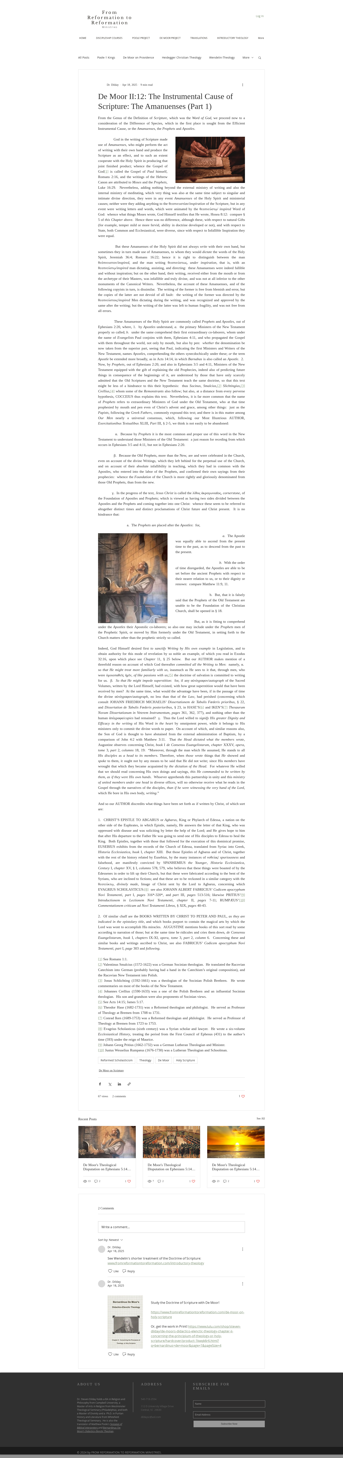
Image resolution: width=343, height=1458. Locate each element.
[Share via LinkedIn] (119, 1084)
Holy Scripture (185, 1060)
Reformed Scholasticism (117, 1060)
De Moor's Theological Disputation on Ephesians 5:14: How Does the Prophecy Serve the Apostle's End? (105, 1167)
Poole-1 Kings (106, 57)
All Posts (83, 57)
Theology (145, 1060)
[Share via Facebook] (100, 1084)
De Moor (163, 1060)
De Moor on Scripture (111, 1070)
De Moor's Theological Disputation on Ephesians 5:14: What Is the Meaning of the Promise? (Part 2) (170, 1167)
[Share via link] (129, 1084)
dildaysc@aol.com (151, 1417)
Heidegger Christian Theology (181, 57)
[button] (260, 57)
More (246, 57)
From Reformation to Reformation (109, 17)
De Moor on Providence (138, 57)
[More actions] (242, 84)
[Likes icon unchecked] (110, 1271)
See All (261, 1118)
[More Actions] (242, 1249)
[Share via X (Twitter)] (110, 1084)
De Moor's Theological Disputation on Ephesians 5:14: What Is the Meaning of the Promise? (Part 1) (234, 1167)
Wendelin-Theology (222, 57)
